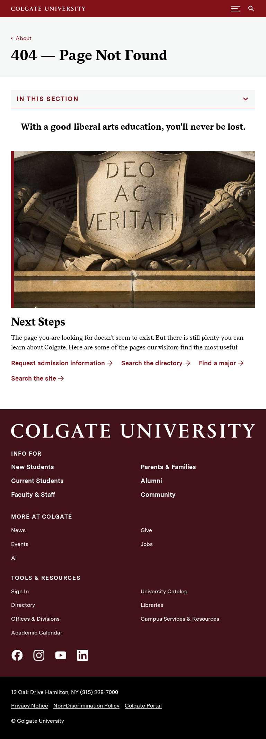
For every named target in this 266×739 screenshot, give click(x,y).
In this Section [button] (48, 98)
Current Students (37, 480)
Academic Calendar (36, 632)
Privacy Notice (29, 705)
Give (146, 530)
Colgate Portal (143, 705)
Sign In (20, 591)
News (18, 530)
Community (158, 494)
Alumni (151, 480)
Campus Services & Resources (180, 618)
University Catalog (164, 591)
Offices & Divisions (35, 618)
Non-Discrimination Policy (86, 705)
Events (19, 544)
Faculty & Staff (33, 494)
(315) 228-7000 (99, 692)
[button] (235, 8)
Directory (23, 605)
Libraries (152, 605)
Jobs (147, 544)
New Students (32, 467)
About (24, 38)
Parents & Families (168, 467)
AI (14, 558)
